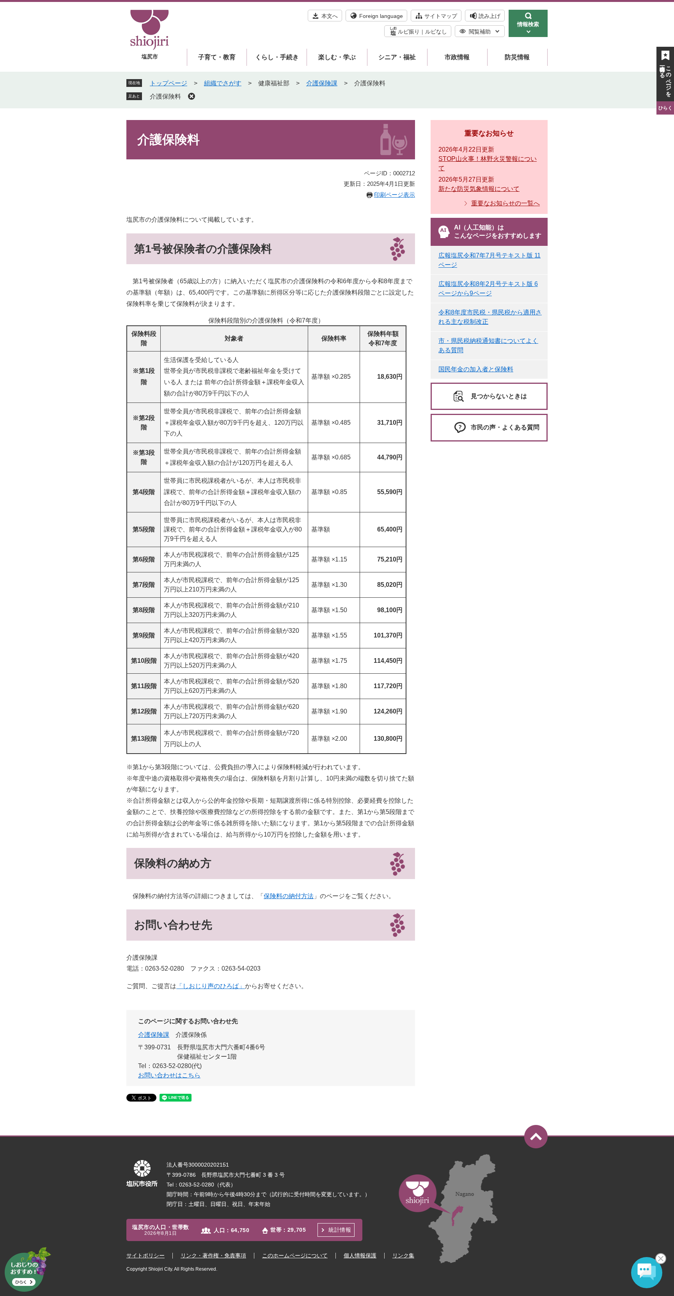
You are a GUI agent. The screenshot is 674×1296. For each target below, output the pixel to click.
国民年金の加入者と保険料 (475, 369)
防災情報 (517, 57)
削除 (191, 96)
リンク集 (403, 1255)
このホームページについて (295, 1255)
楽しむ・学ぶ (337, 57)
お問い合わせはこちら (169, 1075)
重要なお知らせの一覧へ (505, 203)
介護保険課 (321, 83)
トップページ (168, 83)
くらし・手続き (277, 57)
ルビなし (436, 31)
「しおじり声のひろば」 (210, 986)
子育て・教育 (217, 57)
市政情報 (457, 57)
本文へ (329, 16)
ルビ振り (409, 31)
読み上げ (489, 16)
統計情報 (339, 1230)
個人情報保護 (360, 1255)
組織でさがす (222, 83)
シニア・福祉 (397, 57)
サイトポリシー (145, 1255)
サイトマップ (440, 16)
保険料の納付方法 (289, 896)
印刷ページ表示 (394, 194)
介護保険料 (165, 96)
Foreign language (381, 16)
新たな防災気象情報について (479, 188)
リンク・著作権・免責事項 (213, 1255)
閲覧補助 (480, 31)
